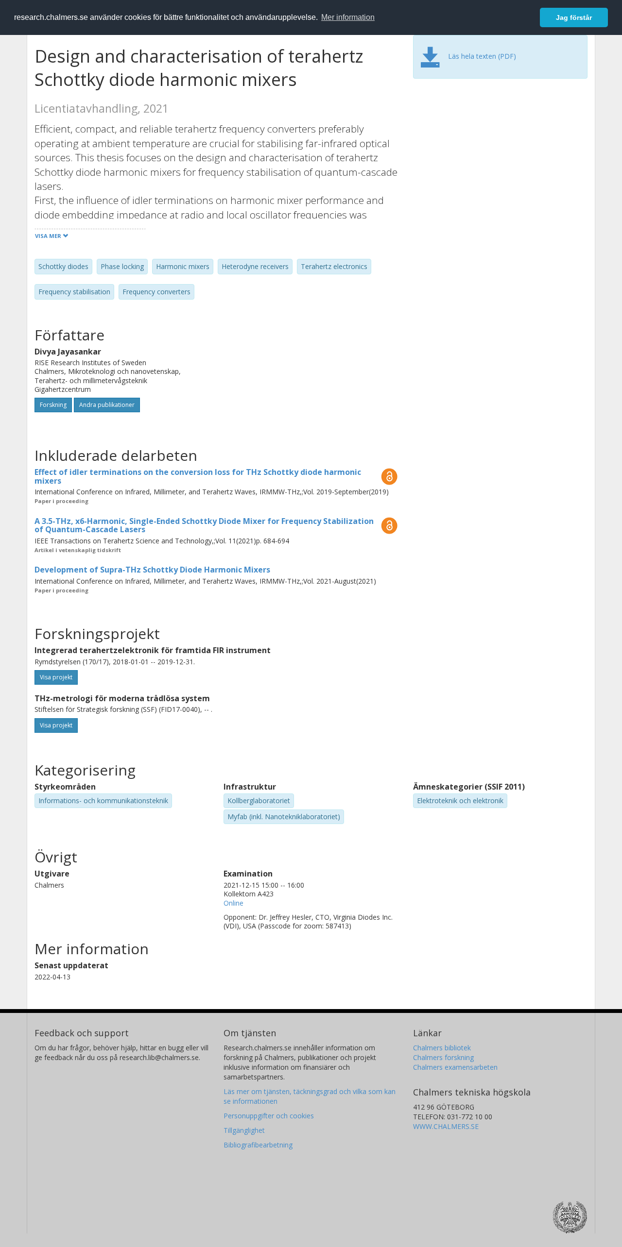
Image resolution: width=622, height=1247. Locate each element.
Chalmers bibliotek (442, 1047)
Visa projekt (56, 677)
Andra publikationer (107, 405)
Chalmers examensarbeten (455, 1067)
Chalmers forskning (443, 1057)
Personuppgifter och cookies (269, 1115)
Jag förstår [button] (574, 17)
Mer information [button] (348, 17)
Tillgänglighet (244, 1130)
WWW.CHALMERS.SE (446, 1126)
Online (233, 903)
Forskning (53, 405)
